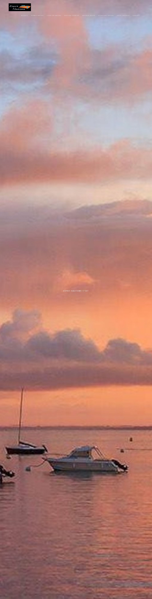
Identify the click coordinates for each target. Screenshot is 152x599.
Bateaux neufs (88, 15)
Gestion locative (71, 15)
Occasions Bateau (106, 15)
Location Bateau (54, 15)
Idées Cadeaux (123, 15)
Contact (136, 15)
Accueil (24, 15)
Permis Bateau (37, 15)
